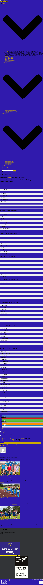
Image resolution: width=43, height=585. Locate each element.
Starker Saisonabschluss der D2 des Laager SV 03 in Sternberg (12, 521)
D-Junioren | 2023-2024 (12, 443)
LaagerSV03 (10, 444)
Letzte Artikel (4, 429)
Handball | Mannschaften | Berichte (10, 111)
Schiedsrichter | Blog (8, 164)
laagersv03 (13, 413)
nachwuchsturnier (7, 413)
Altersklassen (6, 59)
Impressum (4, 582)
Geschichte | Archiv (8, 61)
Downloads (4, 168)
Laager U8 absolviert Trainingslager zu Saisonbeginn (10, 477)
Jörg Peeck (2, 432)
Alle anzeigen (13, 436)
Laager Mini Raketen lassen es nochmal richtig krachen (10, 499)
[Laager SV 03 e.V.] (4, 0)
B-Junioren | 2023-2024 (25, 442)
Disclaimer (4, 580)
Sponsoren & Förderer (6, 167)
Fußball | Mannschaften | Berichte (10, 110)
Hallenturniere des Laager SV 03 (8, 440)
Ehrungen (6, 56)
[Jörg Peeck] (2, 431)
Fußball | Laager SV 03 (17, 442)
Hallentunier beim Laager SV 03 (8, 439)
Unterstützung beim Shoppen (9, 60)
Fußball (6, 444)
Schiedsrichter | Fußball (8, 163)
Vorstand (6, 51)
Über (3, 428)
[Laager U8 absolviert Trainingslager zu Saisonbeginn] (10, 474)
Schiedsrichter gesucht (8, 161)
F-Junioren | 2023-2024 (28, 443)
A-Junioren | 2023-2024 (8, 442)
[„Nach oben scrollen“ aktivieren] (9, 580)
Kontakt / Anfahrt (5, 169)
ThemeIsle (41, 579)
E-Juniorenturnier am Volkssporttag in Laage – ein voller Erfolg (13, 438)
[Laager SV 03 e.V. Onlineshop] (10, 555)
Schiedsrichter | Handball (9, 162)
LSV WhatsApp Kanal (8, 57)
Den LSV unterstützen (8, 58)
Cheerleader (6, 112)
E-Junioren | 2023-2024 (20, 443)
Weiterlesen (2, 482)
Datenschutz (4, 581)
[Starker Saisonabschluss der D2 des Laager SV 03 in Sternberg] (10, 518)
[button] (22, 50)
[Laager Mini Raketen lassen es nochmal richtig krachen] (10, 496)
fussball (1, 413)
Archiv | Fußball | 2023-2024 (34, 442)
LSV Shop (4, 165)
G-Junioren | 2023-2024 (37, 443)
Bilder (3, 166)
